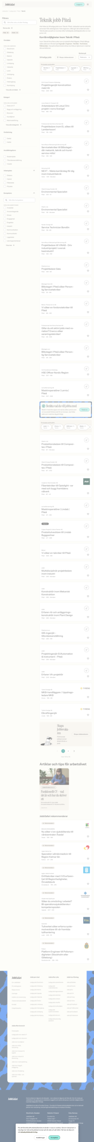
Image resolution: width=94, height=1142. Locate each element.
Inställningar (40, 1138)
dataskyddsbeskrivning (28, 1132)
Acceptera (54, 1138)
